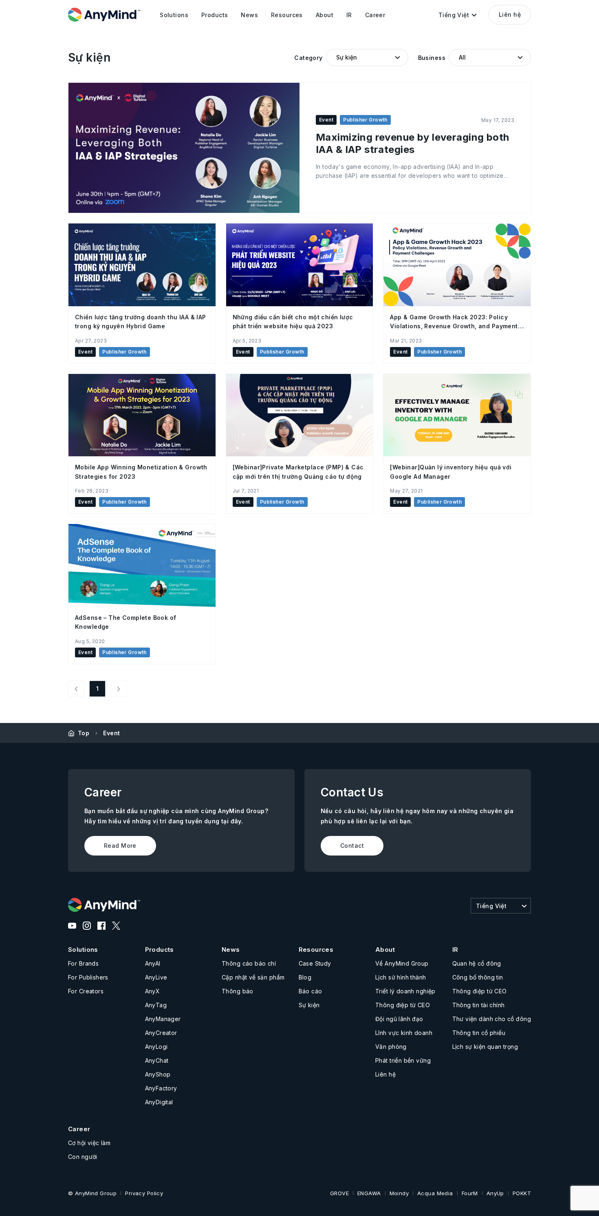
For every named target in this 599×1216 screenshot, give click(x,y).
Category (308, 57)
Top (83, 733)
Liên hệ (510, 14)
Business (431, 57)
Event (111, 733)
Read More (120, 845)
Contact (352, 845)
